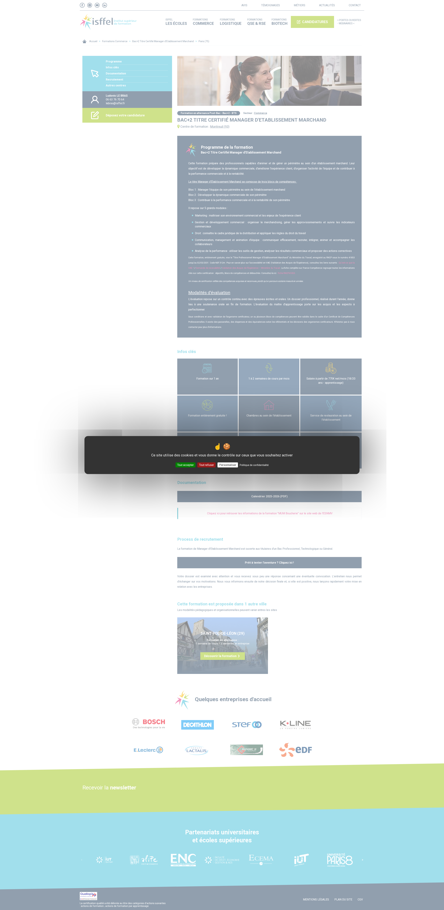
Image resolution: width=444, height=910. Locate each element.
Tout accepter (185, 464)
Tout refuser (206, 464)
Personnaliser (227, 464)
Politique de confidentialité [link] (254, 464)
